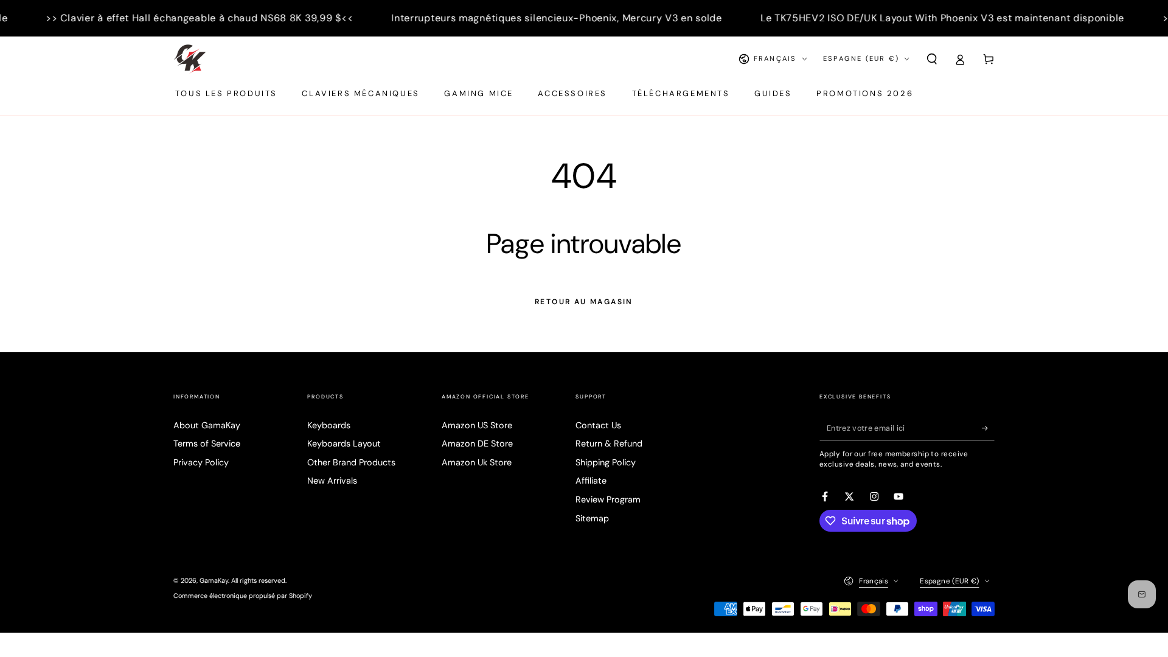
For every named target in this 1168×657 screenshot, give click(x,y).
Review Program (608, 499)
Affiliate (591, 480)
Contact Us (598, 425)
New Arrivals (332, 480)
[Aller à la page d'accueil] (189, 59)
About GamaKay (206, 425)
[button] (931, 59)
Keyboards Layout (344, 443)
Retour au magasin (584, 302)
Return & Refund (608, 443)
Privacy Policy (201, 462)
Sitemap (592, 518)
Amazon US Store (477, 425)
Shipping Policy (605, 462)
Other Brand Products (351, 462)
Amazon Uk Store (477, 462)
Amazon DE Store (477, 443)
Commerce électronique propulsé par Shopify (242, 595)
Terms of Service (206, 443)
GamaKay (214, 580)
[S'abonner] (988, 428)
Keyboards (328, 425)
